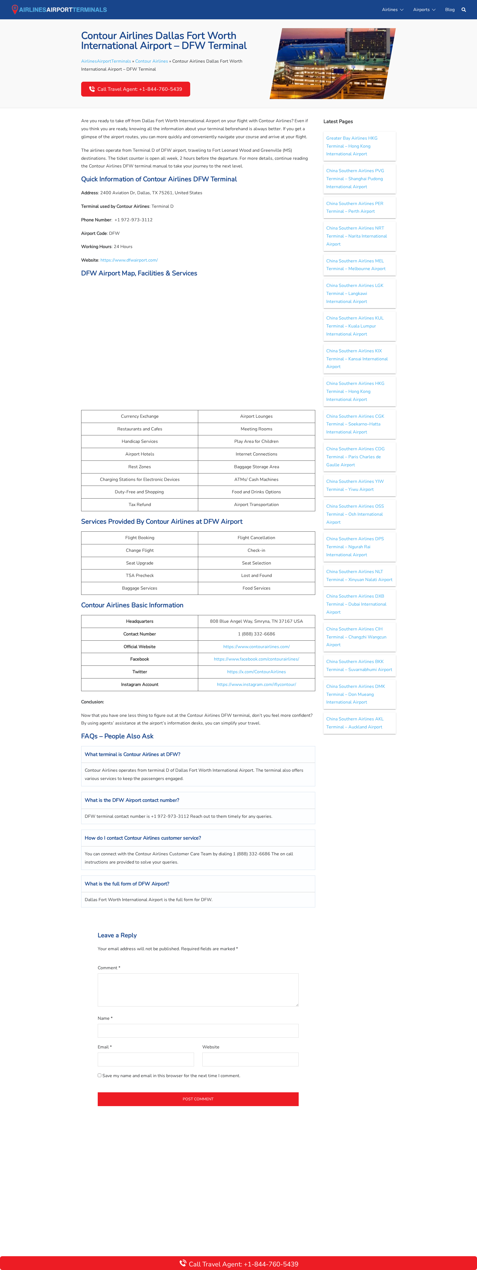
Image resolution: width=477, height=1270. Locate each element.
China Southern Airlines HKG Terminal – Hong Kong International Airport (355, 391)
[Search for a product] (464, 9)
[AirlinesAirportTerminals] (59, 9)
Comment (109, 968)
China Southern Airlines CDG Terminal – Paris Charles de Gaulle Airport (355, 457)
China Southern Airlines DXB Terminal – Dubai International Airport (356, 604)
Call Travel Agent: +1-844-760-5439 (139, 89)
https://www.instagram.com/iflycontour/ (256, 684)
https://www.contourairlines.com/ (256, 647)
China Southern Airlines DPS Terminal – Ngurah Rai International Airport (355, 547)
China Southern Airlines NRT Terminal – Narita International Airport (356, 236)
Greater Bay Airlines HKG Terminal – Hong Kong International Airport (352, 146)
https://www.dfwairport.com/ (129, 260)
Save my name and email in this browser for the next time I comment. (171, 1076)
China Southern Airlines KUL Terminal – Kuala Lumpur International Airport (355, 326)
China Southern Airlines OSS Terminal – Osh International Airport (355, 514)
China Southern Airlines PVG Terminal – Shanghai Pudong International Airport (355, 179)
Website (210, 1047)
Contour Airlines (151, 61)
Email (105, 1047)
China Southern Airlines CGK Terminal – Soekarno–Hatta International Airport (355, 424)
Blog (450, 10)
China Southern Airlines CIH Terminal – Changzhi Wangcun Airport (356, 637)
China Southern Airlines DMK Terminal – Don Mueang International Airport (355, 694)
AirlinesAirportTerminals (106, 61)
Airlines (390, 10)
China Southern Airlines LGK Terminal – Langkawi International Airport (354, 294)
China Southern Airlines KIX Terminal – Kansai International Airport (357, 359)
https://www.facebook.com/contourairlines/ (256, 659)
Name (105, 1018)
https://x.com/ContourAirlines (256, 672)
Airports (421, 10)
